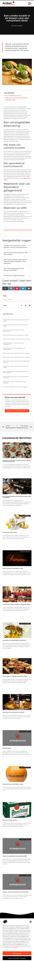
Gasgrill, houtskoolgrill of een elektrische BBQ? (15, 856)
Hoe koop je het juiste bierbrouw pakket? (14, 712)
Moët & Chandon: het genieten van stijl (13, 568)
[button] (30, 922)
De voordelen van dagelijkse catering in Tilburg (15, 676)
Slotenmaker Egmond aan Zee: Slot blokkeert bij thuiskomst (15, 377)
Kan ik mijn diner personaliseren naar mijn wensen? (17, 253)
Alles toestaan (17, 953)
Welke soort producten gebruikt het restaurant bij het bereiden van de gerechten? (17, 261)
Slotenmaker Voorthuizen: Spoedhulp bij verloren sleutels (16, 320)
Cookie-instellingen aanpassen (17, 958)
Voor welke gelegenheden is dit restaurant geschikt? (17, 269)
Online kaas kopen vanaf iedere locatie (13, 784)
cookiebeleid (18, 944)
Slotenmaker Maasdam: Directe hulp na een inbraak (16, 339)
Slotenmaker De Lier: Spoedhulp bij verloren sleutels (16, 353)
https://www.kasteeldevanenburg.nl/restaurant (18, 230)
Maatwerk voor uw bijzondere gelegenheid (16, 97)
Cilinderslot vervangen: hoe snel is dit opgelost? (15, 386)
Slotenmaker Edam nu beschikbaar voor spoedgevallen (13, 343)
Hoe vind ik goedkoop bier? (10, 820)
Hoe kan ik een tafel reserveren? (17, 275)
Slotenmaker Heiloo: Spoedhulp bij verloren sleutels (16, 357)
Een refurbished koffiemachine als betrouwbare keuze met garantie (17, 497)
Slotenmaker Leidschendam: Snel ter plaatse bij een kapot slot (16, 361)
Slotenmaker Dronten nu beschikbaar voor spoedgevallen (14, 348)
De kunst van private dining (10, 532)
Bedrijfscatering (7, 748)
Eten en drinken (17, 26)
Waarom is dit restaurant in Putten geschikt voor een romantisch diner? (17, 246)
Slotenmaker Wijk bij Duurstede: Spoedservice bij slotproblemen (16, 372)
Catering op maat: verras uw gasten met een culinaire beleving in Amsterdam (17, 461)
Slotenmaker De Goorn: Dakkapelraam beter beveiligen (14, 382)
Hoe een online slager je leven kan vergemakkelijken (16, 604)
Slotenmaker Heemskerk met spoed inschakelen (15, 335)
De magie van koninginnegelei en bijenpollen (14, 640)
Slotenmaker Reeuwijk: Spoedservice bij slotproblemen (13, 330)
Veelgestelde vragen (10, 99)
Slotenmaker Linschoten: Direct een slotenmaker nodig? (16, 367)
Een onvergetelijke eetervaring (13, 95)
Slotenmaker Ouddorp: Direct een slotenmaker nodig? (15, 325)
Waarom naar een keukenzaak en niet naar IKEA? (16, 892)
